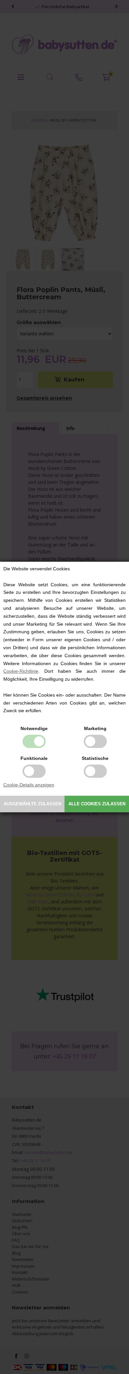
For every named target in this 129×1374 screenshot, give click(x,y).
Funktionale (34, 758)
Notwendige (34, 728)
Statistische (95, 758)
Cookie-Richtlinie (20, 671)
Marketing (95, 728)
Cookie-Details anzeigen (28, 784)
